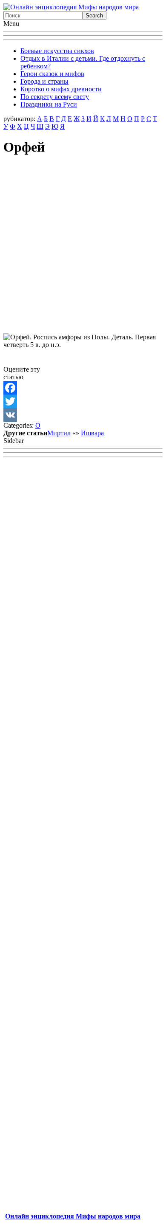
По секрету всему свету (54, 96)
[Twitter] (83, 401)
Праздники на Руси (48, 104)
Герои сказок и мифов (52, 73)
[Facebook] (83, 388)
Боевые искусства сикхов (57, 50)
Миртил (59, 433)
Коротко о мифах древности (61, 89)
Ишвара (92, 433)
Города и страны (44, 81)
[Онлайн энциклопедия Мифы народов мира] (71, 7)
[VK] (83, 415)
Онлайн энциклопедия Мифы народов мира (72, 1216)
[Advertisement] (83, 247)
